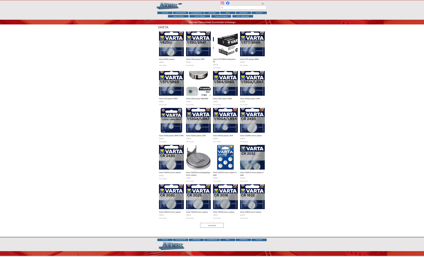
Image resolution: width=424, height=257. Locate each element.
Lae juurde (212, 225)
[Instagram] (222, 3)
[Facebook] (228, 3)
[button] (264, 4)
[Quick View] (171, 43)
